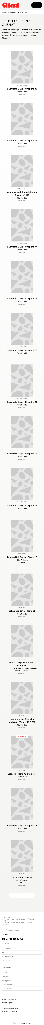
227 (22, 895)
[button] (11, 895)
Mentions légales (7, 1002)
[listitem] (3, 939)
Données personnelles (9, 1000)
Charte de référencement (10, 1008)
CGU (3, 1005)
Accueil (4, 12)
